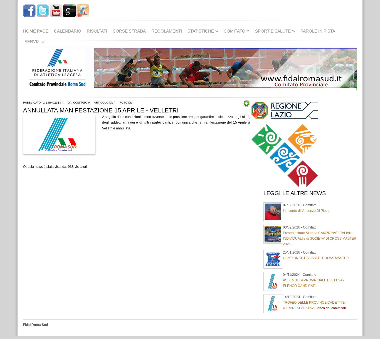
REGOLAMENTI (166, 31)
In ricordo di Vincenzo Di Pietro (306, 211)
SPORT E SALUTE (275, 31)
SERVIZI (34, 41)
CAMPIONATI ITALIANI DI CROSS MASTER (316, 258)
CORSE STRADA (129, 31)
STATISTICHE (202, 31)
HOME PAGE (35, 31)
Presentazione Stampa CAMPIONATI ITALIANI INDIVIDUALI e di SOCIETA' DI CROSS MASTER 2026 (319, 238)
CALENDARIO (67, 31)
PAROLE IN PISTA (317, 31)
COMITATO (237, 31)
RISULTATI (97, 31)
